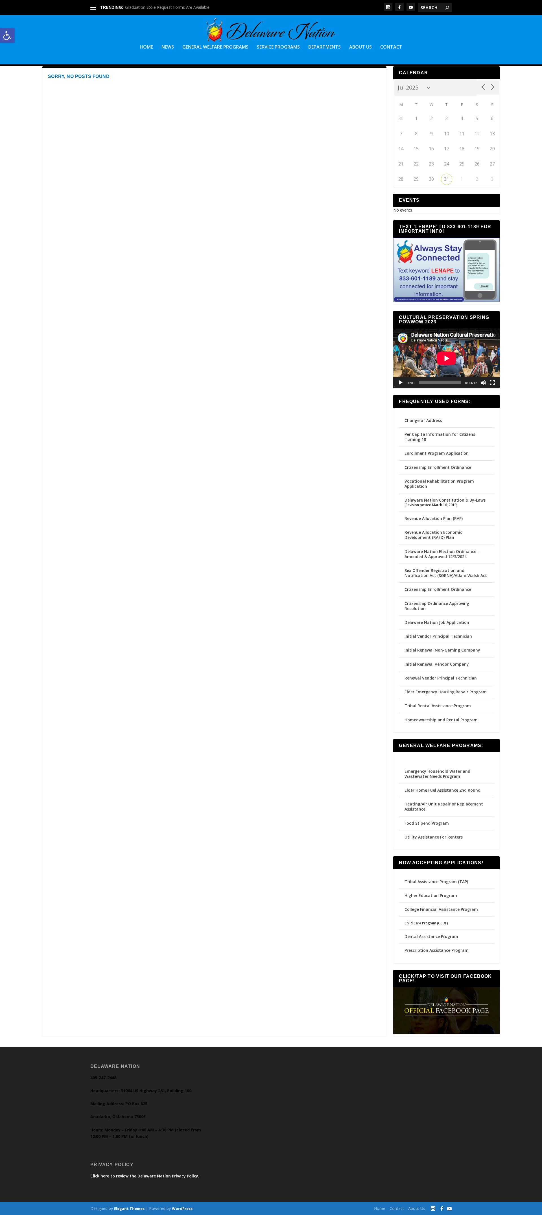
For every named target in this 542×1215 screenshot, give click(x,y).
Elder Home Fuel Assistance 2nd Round (442, 790)
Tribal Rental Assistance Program (438, 705)
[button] (7, 35)
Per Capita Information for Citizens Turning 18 (440, 437)
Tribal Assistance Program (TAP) (436, 881)
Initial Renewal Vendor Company (437, 664)
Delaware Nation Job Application (437, 622)
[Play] (400, 383)
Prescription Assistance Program (437, 950)
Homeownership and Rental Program (441, 719)
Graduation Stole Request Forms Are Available (167, 7)
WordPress (182, 1208)
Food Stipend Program (427, 823)
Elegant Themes (129, 1208)
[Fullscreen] (492, 383)
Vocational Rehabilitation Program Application (439, 483)
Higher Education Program (431, 895)
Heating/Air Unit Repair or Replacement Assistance (444, 806)
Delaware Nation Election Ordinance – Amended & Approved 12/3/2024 (442, 554)
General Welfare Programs (215, 47)
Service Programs (278, 47)
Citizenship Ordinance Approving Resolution (437, 606)
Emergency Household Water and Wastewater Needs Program (437, 773)
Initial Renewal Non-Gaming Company (442, 650)
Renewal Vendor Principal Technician (441, 678)
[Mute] (483, 383)
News (167, 47)
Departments (324, 47)
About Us (360, 47)
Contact (391, 47)
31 (446, 179)
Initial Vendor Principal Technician (438, 636)
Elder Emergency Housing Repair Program (446, 691)
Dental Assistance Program (431, 936)
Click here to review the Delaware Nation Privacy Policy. (144, 1176)
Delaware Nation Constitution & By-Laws (445, 500)
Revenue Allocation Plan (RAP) (434, 518)
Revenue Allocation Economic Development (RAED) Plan (433, 535)
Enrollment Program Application (437, 453)
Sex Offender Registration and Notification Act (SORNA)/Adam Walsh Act (446, 573)
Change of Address (423, 420)
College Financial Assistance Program (441, 909)
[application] (446, 358)
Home (146, 47)
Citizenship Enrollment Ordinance (438, 467)
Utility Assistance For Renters (434, 837)
